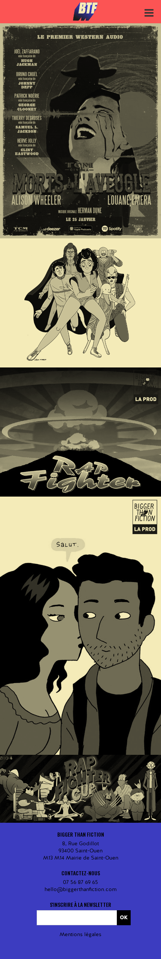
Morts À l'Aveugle (80, 116)
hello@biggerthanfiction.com (80, 889)
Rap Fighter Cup (81, 770)
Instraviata (80, 284)
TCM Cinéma (98, 126)
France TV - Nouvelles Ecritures (98, 780)
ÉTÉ (81, 606)
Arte (97, 294)
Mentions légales (80, 934)
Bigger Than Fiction (86, 11)
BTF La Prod (63, 126)
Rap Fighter (80, 413)
